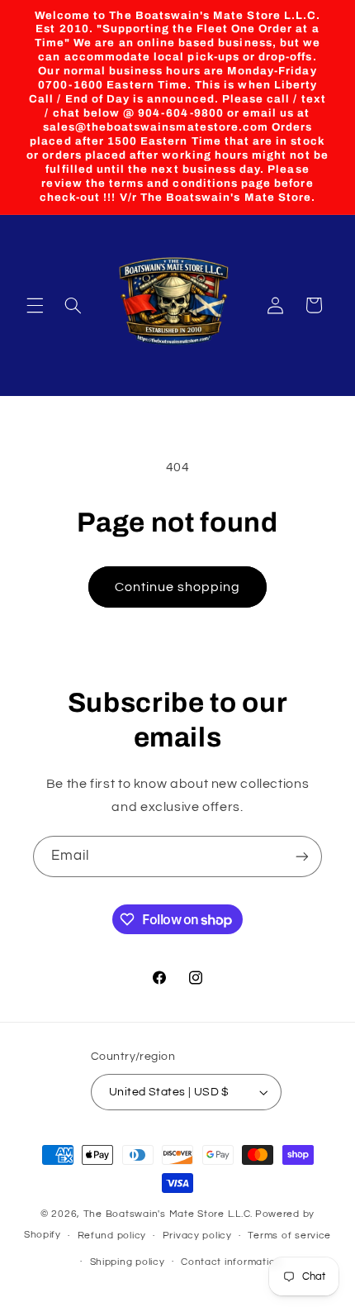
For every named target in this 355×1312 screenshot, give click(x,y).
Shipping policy (127, 1262)
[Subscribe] (302, 856)
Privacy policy (197, 1235)
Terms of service (289, 1235)
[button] (35, 305)
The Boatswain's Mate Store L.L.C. (168, 1214)
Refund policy (112, 1235)
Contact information (231, 1262)
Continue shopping (178, 587)
